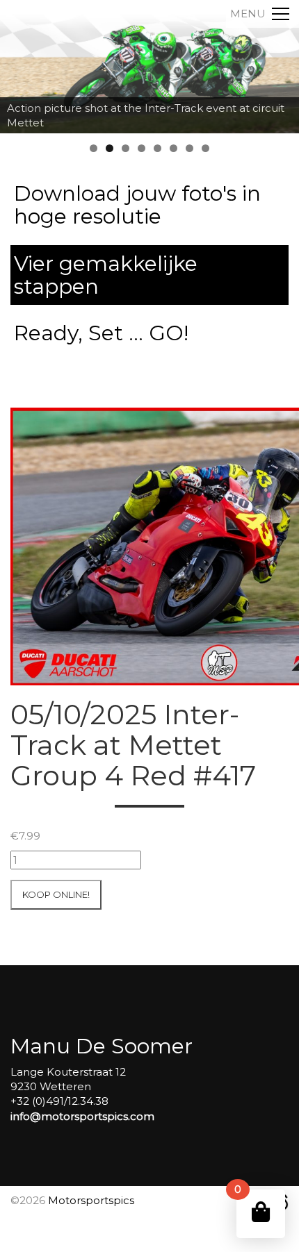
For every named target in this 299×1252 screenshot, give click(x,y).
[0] (261, 1212)
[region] (149, 66)
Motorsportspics (91, 1200)
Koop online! (56, 894)
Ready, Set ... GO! (101, 333)
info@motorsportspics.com (82, 1116)
